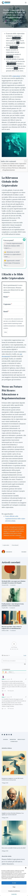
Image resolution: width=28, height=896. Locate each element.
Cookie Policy (14, 894)
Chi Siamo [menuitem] (5, 739)
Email (5, 311)
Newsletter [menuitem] (13, 739)
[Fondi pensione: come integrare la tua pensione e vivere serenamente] (14, 595)
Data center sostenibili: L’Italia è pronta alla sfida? (14, 848)
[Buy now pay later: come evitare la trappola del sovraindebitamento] (14, 618)
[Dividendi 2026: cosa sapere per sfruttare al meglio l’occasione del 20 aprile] (14, 572)
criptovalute (16, 76)
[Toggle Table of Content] (24, 161)
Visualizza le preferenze (14, 891)
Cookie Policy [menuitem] (14, 741)
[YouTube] (11, 734)
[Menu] (25, 2)
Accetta (14, 882)
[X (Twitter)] (4, 734)
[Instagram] (6, 734)
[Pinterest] (9, 734)
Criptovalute (7, 22)
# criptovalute (6, 545)
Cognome (7, 304)
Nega (14, 887)
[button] (26, 868)
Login (24, 655)
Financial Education (17, 22)
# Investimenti (15, 545)
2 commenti (14, 23)
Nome (5, 297)
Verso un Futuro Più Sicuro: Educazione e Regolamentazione (14, 169)
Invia (5, 332)
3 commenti (13, 630)
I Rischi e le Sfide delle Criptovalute (13, 166)
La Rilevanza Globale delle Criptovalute (14, 163)
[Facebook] (2, 734)
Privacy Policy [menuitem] (21, 739)
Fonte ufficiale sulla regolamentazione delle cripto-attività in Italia (15, 518)
